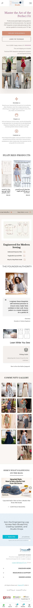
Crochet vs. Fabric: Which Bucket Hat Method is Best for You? (16, 502)
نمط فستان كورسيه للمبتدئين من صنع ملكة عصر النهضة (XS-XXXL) (22, 191)
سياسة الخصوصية (21, 590)
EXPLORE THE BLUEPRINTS (16, 33)
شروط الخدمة (11, 590)
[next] (2, 488)
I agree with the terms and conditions (18, 540)
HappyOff (21, 585)
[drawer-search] (2, 3)
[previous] (30, 488)
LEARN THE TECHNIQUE (16, 39)
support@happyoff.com (19, 562)
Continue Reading (17, 507)
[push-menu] (30, 3)
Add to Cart (22, 200)
